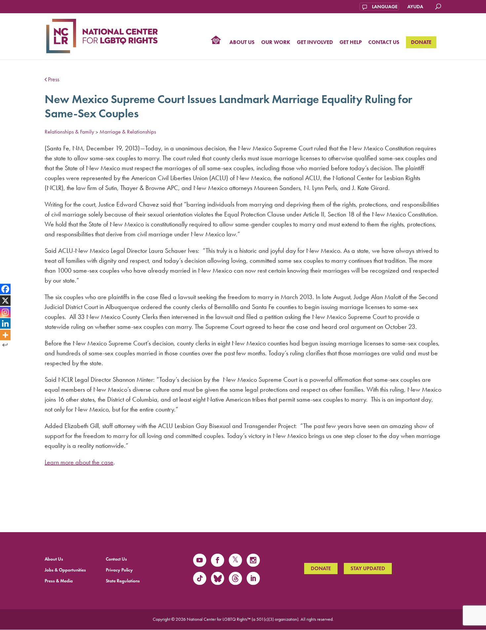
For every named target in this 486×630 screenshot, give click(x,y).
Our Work (275, 42)
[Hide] (5, 345)
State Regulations (123, 581)
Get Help (351, 42)
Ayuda (415, 7)
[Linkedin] (5, 323)
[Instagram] (5, 312)
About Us (242, 42)
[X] (5, 300)
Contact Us (383, 42)
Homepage (216, 41)
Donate (421, 42)
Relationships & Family (69, 131)
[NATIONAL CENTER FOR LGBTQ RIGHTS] (102, 35)
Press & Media (59, 581)
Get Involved (315, 42)
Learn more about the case (79, 462)
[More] (5, 335)
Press (53, 79)
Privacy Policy (119, 570)
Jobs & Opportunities (65, 570)
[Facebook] (5, 289)
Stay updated (367, 568)
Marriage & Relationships (128, 131)
